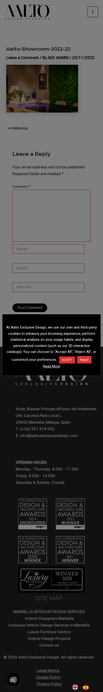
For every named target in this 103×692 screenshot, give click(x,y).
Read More (51, 366)
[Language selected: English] (82, 687)
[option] (86, 687)
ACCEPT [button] (67, 360)
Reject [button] (84, 360)
